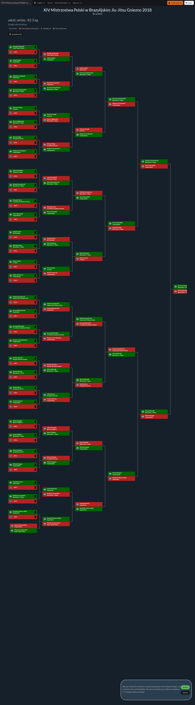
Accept (185, 687)
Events (50, 3)
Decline (185, 693)
